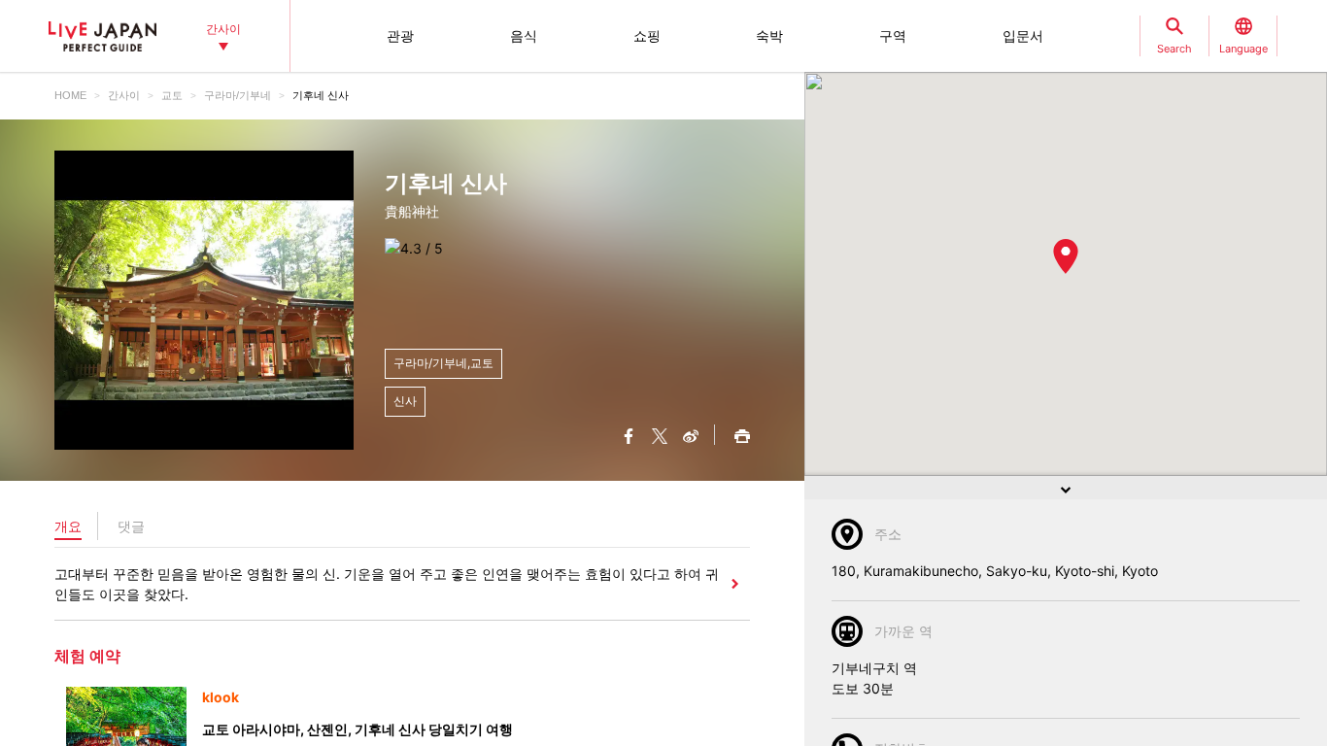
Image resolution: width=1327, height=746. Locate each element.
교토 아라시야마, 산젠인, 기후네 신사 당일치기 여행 (357, 729)
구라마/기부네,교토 (443, 363)
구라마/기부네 (237, 95)
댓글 (131, 526)
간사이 (124, 95)
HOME (70, 95)
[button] (1065, 256)
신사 (405, 400)
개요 (68, 526)
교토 (172, 95)
